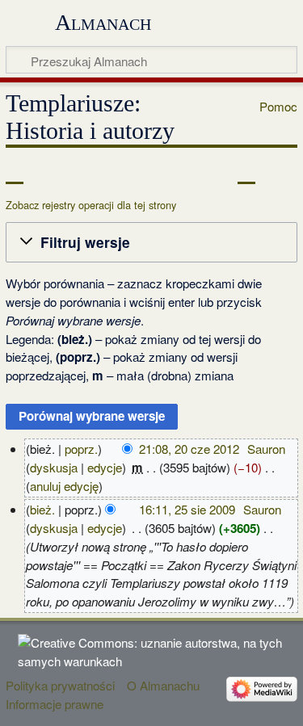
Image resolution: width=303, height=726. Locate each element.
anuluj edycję (64, 485)
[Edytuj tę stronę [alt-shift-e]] (216, 172)
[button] (151, 242)
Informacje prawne (54, 703)
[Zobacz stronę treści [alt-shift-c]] (14, 172)
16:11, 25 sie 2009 (187, 509)
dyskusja (54, 467)
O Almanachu (163, 685)
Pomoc (278, 107)
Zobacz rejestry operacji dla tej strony (91, 204)
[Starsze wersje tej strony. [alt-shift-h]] (246, 172)
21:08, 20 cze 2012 (189, 448)
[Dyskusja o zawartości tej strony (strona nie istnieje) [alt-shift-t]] (51, 172)
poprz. (81, 448)
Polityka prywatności (60, 685)
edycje (104, 467)
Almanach (103, 22)
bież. (42, 509)
